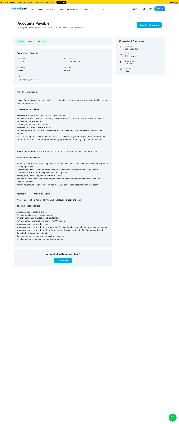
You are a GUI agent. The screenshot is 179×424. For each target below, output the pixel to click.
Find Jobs (84, 9)
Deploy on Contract (55, 9)
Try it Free (61, 2)
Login (150, 9)
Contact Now (63, 260)
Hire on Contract (37, 9)
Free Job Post (71, 9)
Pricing (93, 9)
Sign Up (160, 9)
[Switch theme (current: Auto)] (143, 9)
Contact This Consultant (149, 25)
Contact (102, 9)
